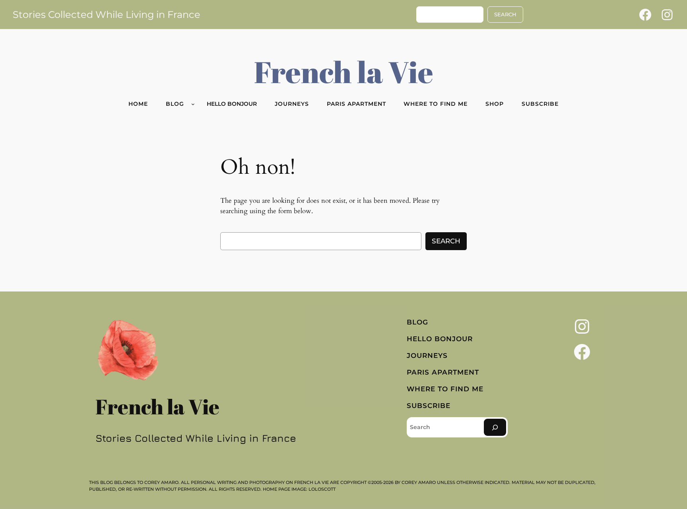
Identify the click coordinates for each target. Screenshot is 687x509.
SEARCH (505, 14)
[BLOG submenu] (193, 104)
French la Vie (343, 71)
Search (446, 241)
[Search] (495, 427)
